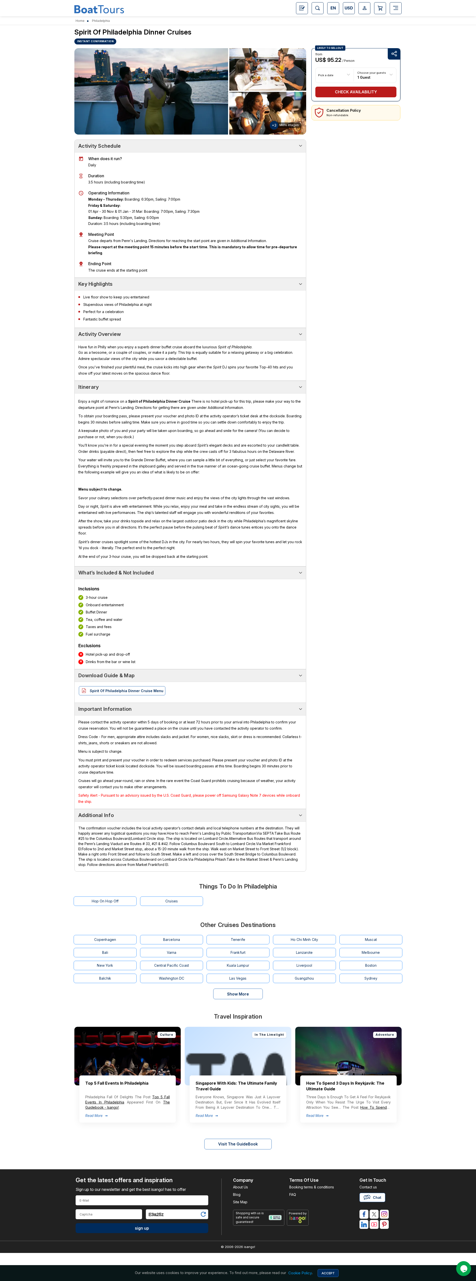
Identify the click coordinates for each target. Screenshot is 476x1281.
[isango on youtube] (374, 1224)
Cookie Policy (300, 1273)
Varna (172, 952)
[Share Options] (394, 54)
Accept (328, 1273)
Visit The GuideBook (238, 1143)
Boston (371, 965)
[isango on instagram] (384, 1214)
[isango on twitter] (374, 1214)
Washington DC (171, 978)
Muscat (371, 939)
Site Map (240, 1202)
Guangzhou (304, 978)
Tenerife (238, 939)
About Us (240, 1187)
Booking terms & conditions (311, 1187)
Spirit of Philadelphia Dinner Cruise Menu (126, 691)
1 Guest (363, 77)
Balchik (105, 978)
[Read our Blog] (302, 8)
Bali (105, 952)
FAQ (292, 1194)
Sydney (370, 978)
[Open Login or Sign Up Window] (364, 8)
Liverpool (304, 965)
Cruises (171, 901)
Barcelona (171, 939)
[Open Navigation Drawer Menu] (396, 8)
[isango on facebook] (363, 1214)
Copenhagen (105, 939)
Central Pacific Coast (171, 965)
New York (105, 965)
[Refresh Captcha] (203, 1215)
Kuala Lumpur (238, 965)
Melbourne (371, 952)
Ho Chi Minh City (304, 939)
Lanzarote (304, 952)
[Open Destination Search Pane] (318, 8)
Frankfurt (238, 952)
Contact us (368, 1187)
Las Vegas (237, 978)
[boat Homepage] (99, 8)
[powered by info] (298, 1219)
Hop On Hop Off (105, 901)
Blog (236, 1194)
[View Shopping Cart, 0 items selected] (380, 8)
